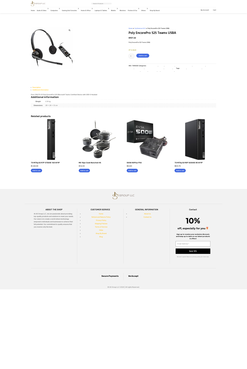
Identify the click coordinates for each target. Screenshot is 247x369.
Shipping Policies (101, 224)
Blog (101, 237)
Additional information (40, 90)
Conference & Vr (140, 28)
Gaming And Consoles (69, 10)
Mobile (113, 10)
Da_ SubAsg (168, 68)
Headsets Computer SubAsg (154, 68)
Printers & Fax (132, 10)
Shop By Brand (155, 10)
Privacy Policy (101, 220)
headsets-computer (167, 71)
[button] (69, 30)
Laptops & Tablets (101, 10)
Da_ (174, 68)
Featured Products (199, 65)
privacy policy (196, 256)
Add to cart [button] (36, 170)
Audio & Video (41, 10)
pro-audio (144, 71)
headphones (152, 71)
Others (143, 10)
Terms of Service (101, 227)
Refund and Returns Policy (101, 217)
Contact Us (147, 217)
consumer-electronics (194, 68)
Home (33, 10)
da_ (159, 71)
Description (36, 87)
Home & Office (86, 10)
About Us (147, 214)
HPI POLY (183, 68)
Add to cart (143, 56)
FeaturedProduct (180, 71)
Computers (54, 10)
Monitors (123, 10)
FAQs (101, 230)
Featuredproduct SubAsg (183, 65)
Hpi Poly (161, 65)
